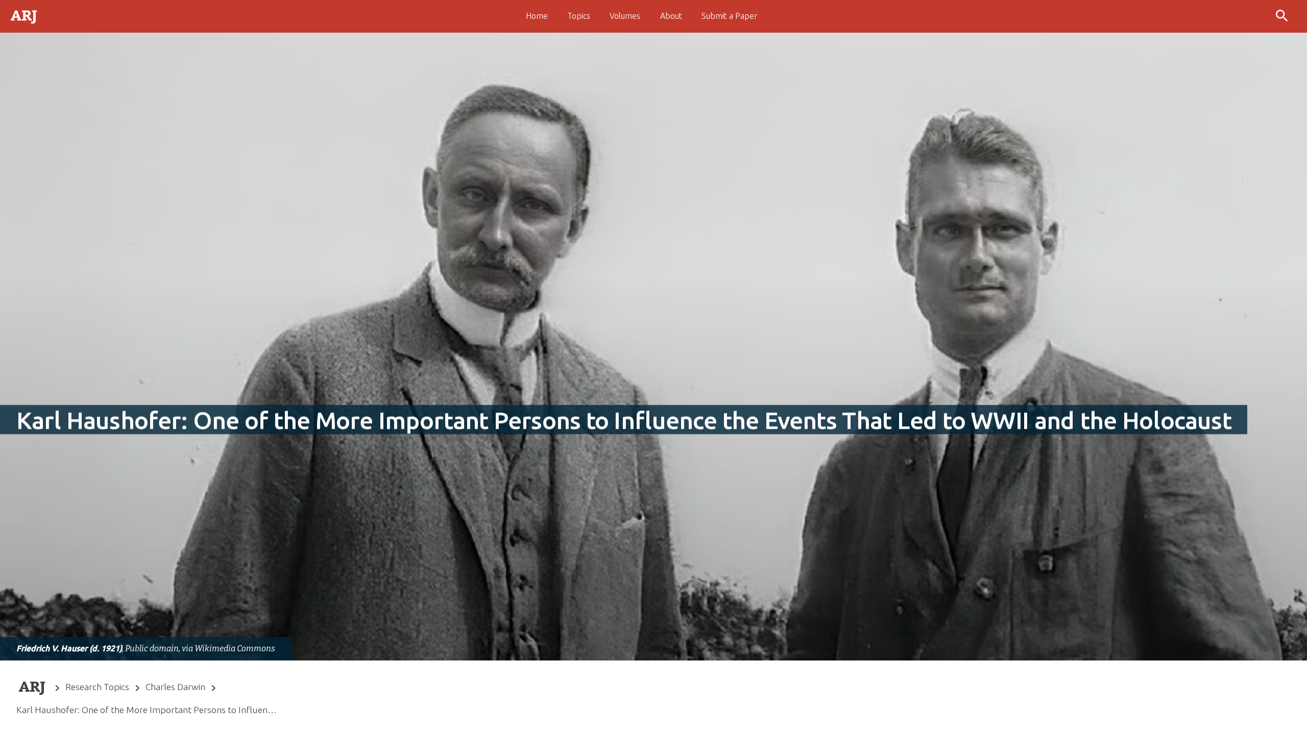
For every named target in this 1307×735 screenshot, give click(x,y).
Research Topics (97, 687)
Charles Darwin (175, 687)
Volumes (625, 15)
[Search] (1283, 16)
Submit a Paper (729, 15)
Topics (578, 15)
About (671, 15)
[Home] (24, 16)
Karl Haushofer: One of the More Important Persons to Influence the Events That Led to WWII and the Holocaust (147, 710)
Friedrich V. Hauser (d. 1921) (69, 648)
